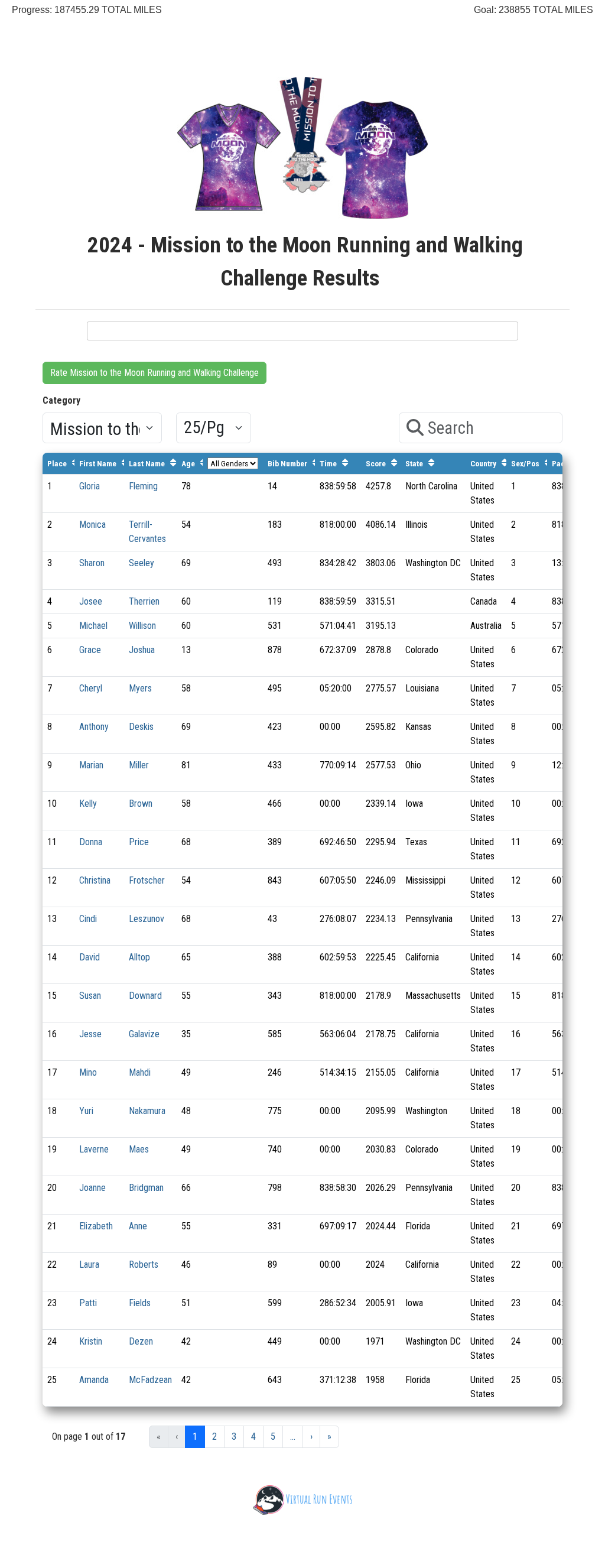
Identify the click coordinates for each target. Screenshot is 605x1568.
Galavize (144, 1034)
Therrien (144, 601)
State (414, 463)
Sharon (92, 563)
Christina (94, 880)
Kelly (88, 803)
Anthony (94, 726)
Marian (91, 765)
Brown (140, 803)
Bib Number (287, 463)
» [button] (329, 1436)
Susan (90, 995)
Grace (90, 649)
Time (328, 463)
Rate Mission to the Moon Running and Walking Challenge (154, 372)
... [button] (292, 1436)
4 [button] (253, 1436)
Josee (90, 601)
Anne (138, 1226)
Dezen (141, 1341)
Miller (139, 765)
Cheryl (90, 688)
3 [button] (234, 1436)
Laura (89, 1264)
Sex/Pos (525, 463)
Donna (90, 842)
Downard (145, 995)
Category (61, 400)
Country (483, 463)
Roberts (143, 1264)
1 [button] (195, 1436)
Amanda (94, 1379)
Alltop (139, 957)
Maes (139, 1149)
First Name (97, 463)
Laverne (94, 1149)
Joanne (92, 1187)
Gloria (89, 486)
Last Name (147, 463)
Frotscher (147, 880)
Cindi (88, 918)
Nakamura (147, 1110)
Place (57, 463)
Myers (140, 688)
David (89, 957)
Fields (140, 1303)
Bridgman (146, 1187)
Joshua (142, 649)
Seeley (141, 563)
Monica (92, 524)
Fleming (143, 486)
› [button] (311, 1436)
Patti (88, 1303)
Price (139, 842)
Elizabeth (96, 1226)
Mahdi (140, 1072)
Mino (88, 1072)
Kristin (90, 1341)
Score (376, 463)
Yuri (86, 1110)
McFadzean (150, 1379)
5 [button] (273, 1436)
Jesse (90, 1034)
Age (188, 463)
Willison (142, 625)
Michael (93, 625)
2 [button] (214, 1436)
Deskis (141, 726)
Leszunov (146, 918)
